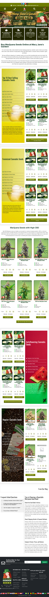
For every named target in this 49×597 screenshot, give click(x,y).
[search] (34, 9)
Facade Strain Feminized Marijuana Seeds (42, 200)
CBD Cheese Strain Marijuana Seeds (7, 302)
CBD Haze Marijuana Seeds (41, 301)
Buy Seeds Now (31, 99)
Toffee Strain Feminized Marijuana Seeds (30, 165)
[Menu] (5, 9)
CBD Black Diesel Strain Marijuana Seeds (24, 260)
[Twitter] (23, 4)
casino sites (14, 470)
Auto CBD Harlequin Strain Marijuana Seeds (24, 302)
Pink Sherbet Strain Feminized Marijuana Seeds (30, 200)
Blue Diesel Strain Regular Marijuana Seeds (42, 456)
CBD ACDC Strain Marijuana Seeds (8, 260)
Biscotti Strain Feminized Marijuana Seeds (30, 85)
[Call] (15, 9)
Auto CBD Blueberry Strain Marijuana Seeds (41, 260)
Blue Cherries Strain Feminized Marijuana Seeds (42, 165)
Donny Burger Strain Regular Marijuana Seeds (41, 424)
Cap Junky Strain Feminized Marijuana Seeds (30, 120)
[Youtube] (25, 4)
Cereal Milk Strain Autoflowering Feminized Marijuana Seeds (42, 121)
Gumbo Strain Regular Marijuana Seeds (30, 460)
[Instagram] (27, 4)
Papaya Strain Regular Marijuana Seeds (30, 424)
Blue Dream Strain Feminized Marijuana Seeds (42, 85)
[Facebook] (22, 4)
